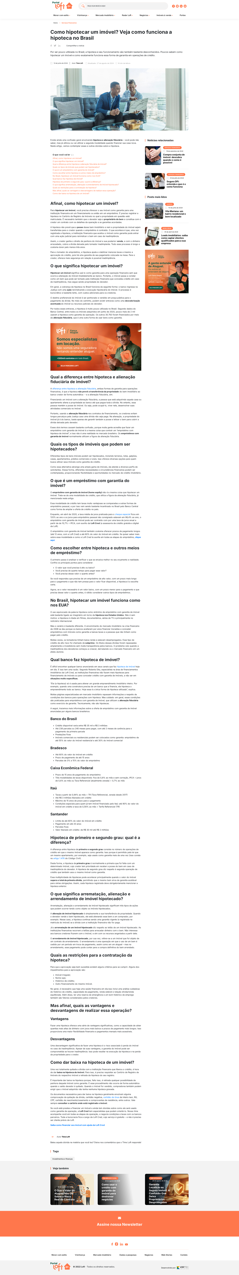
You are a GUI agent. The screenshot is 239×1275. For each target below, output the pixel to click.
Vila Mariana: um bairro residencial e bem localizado (175, 214)
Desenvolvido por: (168, 1268)
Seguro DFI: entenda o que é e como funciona (176, 184)
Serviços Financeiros (69, 23)
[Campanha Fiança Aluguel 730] (95, 346)
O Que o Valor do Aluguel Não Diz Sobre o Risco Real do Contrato (64, 1195)
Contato (183, 1255)
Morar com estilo (61, 15)
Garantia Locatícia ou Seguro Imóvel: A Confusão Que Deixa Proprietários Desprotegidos (159, 1193)
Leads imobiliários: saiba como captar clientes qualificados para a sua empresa (174, 239)
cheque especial (123, 514)
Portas (183, 15)
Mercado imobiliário (105, 15)
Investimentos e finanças (62, 1159)
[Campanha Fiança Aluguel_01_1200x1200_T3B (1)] (167, 271)
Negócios (144, 15)
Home (55, 23)
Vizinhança (82, 15)
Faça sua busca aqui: (97, 6)
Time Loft (66, 1137)
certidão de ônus (111, 1097)
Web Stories (166, 1255)
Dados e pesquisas (128, 1255)
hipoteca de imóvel (126, 666)
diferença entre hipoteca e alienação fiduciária (74, 388)
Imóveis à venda (164, 15)
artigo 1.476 (59, 858)
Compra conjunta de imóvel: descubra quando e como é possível (174, 158)
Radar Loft (127, 15)
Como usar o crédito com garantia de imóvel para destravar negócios (109, 1192)
